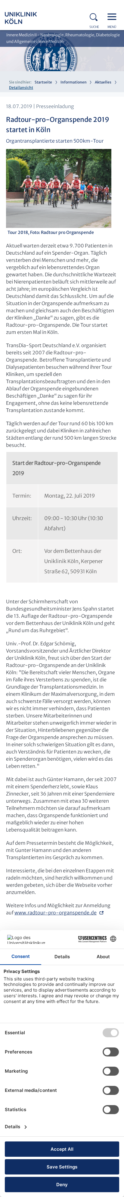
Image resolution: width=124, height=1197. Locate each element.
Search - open (95, 16)
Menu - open (113, 16)
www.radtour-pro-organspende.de (55, 913)
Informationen (73, 82)
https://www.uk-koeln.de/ (29, 18)
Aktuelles (103, 82)
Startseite (43, 82)
